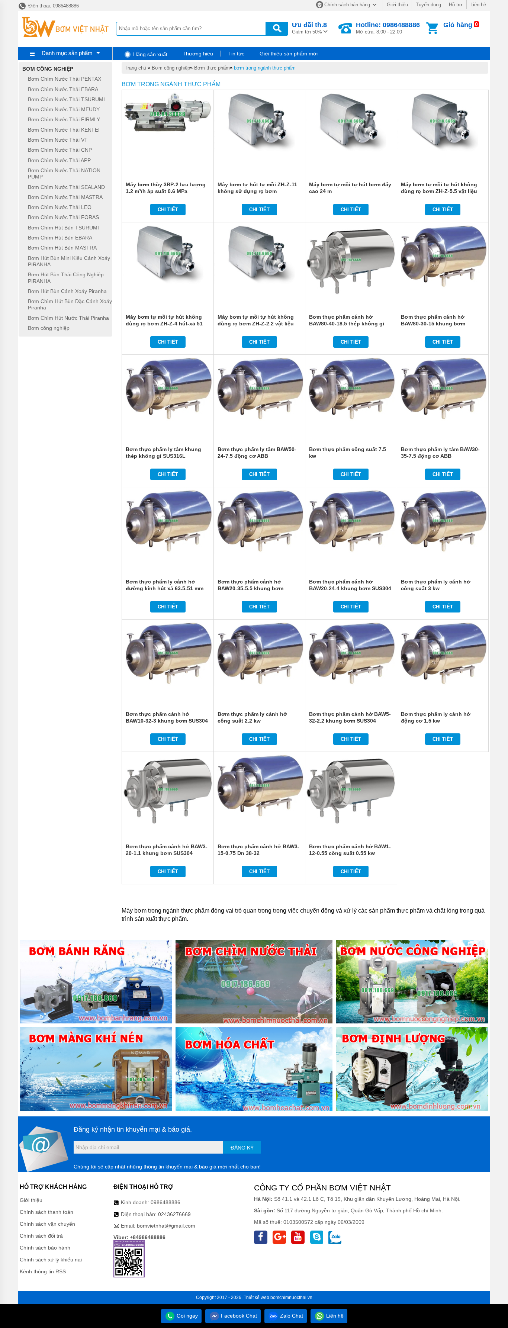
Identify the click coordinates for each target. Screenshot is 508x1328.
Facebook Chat (238, 1316)
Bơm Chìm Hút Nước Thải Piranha (68, 318)
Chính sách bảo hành (45, 1248)
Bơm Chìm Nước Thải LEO (59, 207)
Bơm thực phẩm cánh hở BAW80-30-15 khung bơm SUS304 (433, 323)
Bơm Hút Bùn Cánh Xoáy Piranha (67, 291)
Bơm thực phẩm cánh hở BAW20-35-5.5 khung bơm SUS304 (250, 588)
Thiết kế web (256, 1297)
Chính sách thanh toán (46, 1212)
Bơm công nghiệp (171, 68)
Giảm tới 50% (309, 28)
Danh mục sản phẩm (67, 53)
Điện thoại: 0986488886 (53, 6)
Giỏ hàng (457, 25)
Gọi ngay (186, 1316)
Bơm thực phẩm (212, 68)
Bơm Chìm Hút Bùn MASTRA (62, 248)
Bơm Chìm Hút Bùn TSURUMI (63, 228)
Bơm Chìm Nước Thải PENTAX (64, 79)
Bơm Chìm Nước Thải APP (59, 160)
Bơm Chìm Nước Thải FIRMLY (64, 120)
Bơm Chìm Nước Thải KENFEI (64, 130)
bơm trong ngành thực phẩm (265, 68)
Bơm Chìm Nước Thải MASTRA (65, 197)
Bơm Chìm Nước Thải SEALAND (66, 187)
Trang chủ (135, 68)
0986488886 (165, 1202)
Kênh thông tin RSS (43, 1271)
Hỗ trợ (456, 4)
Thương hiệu (198, 54)
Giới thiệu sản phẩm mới (289, 54)
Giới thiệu (397, 4)
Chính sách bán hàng (347, 4)
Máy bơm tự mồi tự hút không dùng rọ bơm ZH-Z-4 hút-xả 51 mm (164, 323)
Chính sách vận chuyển (47, 1224)
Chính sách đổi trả (41, 1236)
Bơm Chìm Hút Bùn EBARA (60, 238)
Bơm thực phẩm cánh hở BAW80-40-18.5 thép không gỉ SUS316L (346, 323)
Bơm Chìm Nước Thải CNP (60, 150)
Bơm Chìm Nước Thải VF (58, 140)
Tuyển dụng (428, 4)
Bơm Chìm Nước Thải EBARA (63, 89)
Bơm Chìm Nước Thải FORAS (63, 218)
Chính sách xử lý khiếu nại (51, 1260)
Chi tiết (168, 209)
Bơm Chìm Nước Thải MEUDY (64, 109)
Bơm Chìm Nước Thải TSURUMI (66, 99)
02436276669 (174, 1214)
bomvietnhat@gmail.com (166, 1226)
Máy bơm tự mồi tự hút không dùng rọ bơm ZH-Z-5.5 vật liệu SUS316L (439, 191)
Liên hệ (478, 4)
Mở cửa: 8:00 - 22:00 (388, 28)
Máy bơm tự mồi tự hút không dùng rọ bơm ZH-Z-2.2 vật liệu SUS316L (256, 323)
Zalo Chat (291, 1316)
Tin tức (236, 54)
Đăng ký (242, 1148)
